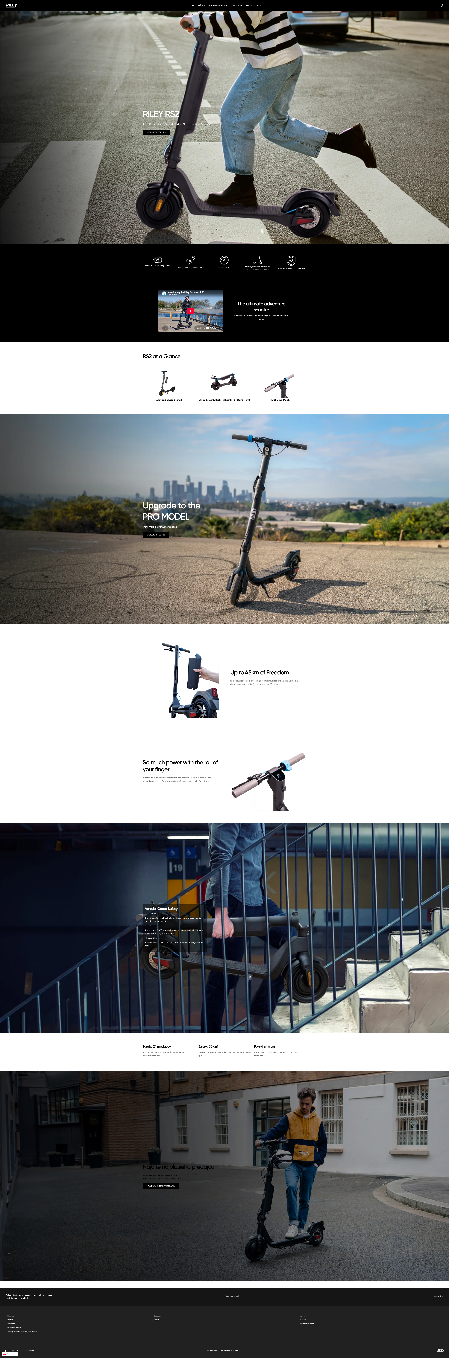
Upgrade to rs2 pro (156, 535)
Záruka (10, 1320)
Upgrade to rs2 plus (156, 132)
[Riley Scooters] (11, 5)
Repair (249, 5)
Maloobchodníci (14, 1328)
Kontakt (303, 1320)
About (258, 5)
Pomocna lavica (307, 1324)
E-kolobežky (197, 5)
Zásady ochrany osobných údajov (21, 1332)
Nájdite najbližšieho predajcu (161, 1186)
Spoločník (237, 5)
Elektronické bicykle (218, 5)
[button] (10, 1354)
